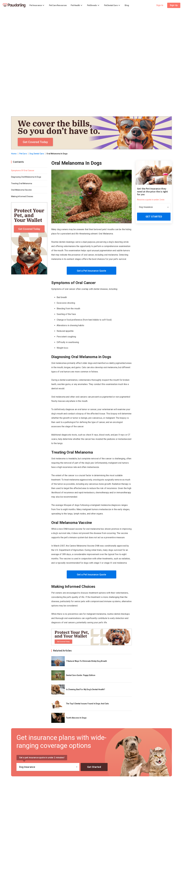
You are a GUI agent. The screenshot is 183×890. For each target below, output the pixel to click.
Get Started (154, 216)
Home (14, 154)
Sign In (159, 5)
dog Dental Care (36, 154)
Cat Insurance (17, 4)
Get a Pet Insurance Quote (91, 270)
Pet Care (23, 154)
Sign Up (174, 5)
